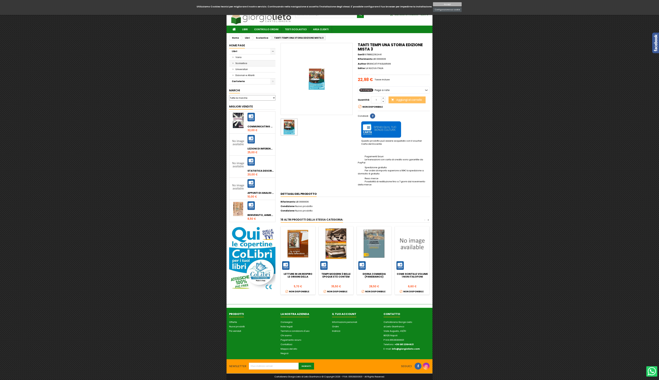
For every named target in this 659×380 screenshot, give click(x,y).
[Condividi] (372, 116)
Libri (245, 29)
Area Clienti (321, 29)
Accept (447, 4)
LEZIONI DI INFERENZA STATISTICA (260, 148)
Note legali (287, 326)
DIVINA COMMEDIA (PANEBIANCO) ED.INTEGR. (374, 276)
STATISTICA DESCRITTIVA (260, 170)
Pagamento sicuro (291, 340)
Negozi (284, 353)
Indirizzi (336, 331)
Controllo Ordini (266, 29)
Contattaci (286, 344)
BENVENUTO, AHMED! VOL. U (260, 215)
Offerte (233, 322)
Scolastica (241, 63)
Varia (238, 57)
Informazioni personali (344, 322)
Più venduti (235, 331)
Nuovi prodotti (237, 326)
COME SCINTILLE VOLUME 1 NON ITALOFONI (412, 275)
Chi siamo (286, 335)
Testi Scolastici (296, 29)
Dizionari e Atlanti (245, 75)
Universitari (241, 69)
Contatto (392, 314)
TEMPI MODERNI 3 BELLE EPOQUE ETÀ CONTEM (336, 275)
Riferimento (365, 59)
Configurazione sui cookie (447, 9)
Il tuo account (344, 314)
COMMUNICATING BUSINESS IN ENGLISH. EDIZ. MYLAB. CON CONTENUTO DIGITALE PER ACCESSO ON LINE (260, 126)
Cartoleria (238, 81)
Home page (237, 45)
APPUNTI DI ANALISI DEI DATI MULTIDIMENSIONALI (260, 193)
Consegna (286, 322)
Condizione (287, 206)
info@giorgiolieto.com (406, 348)
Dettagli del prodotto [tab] (299, 194)
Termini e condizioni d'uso (295, 331)
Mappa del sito (289, 348)
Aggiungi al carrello (406, 100)
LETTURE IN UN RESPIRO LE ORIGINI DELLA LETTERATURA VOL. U (298, 276)
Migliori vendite (241, 106)
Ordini (335, 326)
